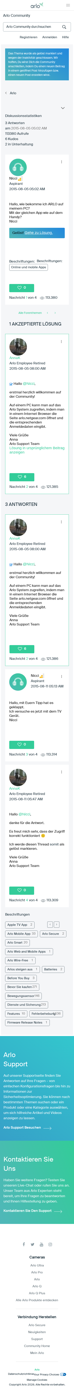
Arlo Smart (14, 942)
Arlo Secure (50, 933)
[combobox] (37, 26)
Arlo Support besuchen (22, 1127)
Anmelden (49, 37)
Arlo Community (16, 16)
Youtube (41, 1244)
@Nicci (29, 384)
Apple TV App (17, 924)
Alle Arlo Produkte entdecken (37, 1300)
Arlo (13, 93)
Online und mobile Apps (28, 267)
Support (37, 1339)
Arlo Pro (37, 1272)
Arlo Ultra (37, 1265)
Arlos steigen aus (19, 969)
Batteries (50, 969)
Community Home (37, 1346)
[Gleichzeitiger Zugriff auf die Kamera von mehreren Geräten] (54, 313)
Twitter (32, 1244)
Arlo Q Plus (37, 1293)
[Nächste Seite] (56, 925)
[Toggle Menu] (68, 5)
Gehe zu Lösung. (39, 233)
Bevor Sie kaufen (19, 987)
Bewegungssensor (20, 996)
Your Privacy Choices (46, 1374)
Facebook (23, 1244)
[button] (61, 162)
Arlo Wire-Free (17, 960)
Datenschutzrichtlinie (21, 1374)
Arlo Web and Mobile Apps (26, 951)
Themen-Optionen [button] (62, 109)
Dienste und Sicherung (24, 1004)
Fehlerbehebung (44, 1013)
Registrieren (28, 37)
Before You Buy (18, 978)
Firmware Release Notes (24, 1022)
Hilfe (65, 37)
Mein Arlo (37, 1353)
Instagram (50, 1244)
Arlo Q (37, 1286)
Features (13, 1013)
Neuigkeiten (37, 1332)
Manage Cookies (37, 1380)
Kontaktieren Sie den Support (27, 1211)
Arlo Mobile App (18, 933)
